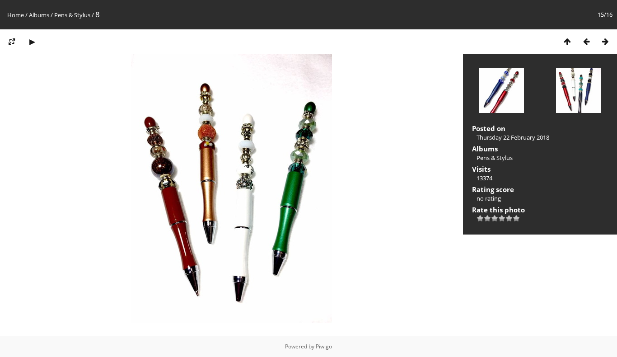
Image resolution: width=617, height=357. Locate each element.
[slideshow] (32, 41)
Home (15, 15)
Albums (39, 15)
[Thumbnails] (567, 41)
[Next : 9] (605, 41)
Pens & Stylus (72, 15)
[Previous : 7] (586, 41)
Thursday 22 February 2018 (513, 137)
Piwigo (324, 346)
